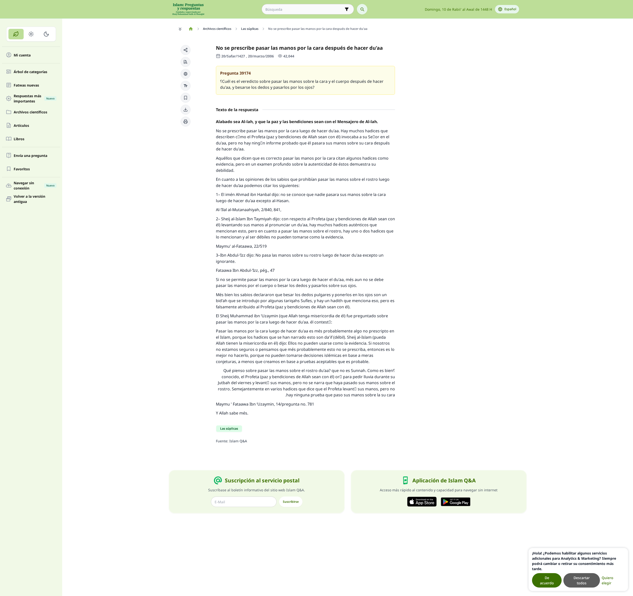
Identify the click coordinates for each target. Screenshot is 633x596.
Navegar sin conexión (34, 185)
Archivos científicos (30, 112)
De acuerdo (547, 580)
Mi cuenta (22, 55)
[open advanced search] (346, 9)
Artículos (21, 125)
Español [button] (510, 9)
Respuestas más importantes (34, 98)
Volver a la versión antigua (29, 199)
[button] (186, 50)
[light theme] (31, 34)
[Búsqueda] (362, 9)
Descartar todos (582, 580)
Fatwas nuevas (26, 85)
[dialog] (578, 569)
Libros (19, 139)
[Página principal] (191, 28)
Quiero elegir (607, 580)
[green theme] (16, 34)
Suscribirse (291, 502)
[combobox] (304, 9)
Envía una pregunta (30, 155)
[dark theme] (46, 34)
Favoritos (22, 169)
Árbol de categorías (30, 71)
